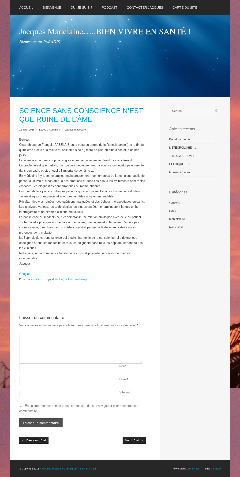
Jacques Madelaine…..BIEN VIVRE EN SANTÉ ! (105, 31)
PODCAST (109, 7)
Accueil (26, 7)
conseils (36, 279)
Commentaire (119, 335)
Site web (125, 392)
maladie (69, 279)
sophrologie (81, 279)
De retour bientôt (180, 139)
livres (172, 210)
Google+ (25, 274)
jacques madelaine (75, 129)
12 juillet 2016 (27, 129)
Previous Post (34, 440)
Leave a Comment (49, 129)
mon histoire (177, 219)
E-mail (123, 379)
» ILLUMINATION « (182, 156)
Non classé (176, 227)
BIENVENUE (52, 7)
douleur (59, 279)
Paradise (216, 468)
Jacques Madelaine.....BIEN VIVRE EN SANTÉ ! (68, 468)
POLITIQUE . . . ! (179, 164)
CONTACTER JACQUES (145, 7)
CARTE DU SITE (184, 7)
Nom (122, 366)
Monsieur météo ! (180, 172)
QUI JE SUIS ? (81, 7)
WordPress (193, 468)
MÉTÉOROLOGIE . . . (182, 147)
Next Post (134, 440)
